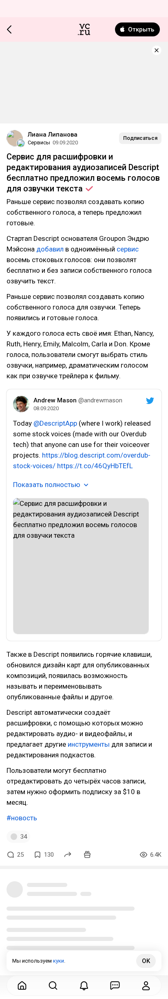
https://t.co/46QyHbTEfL (95, 466)
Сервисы (39, 142)
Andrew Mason (55, 400)
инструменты (89, 744)
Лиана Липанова (52, 134)
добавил (50, 249)
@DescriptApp (55, 423)
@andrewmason (100, 400)
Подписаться (140, 138)
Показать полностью (46, 484)
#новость (22, 818)
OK (146, 961)
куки (58, 961)
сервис (128, 249)
